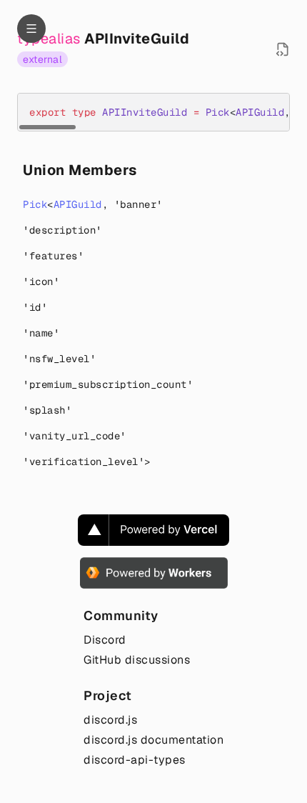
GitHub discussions (137, 659)
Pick (35, 204)
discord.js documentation (153, 739)
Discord (105, 639)
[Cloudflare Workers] (154, 573)
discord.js (110, 719)
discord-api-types (135, 759)
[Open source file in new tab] (283, 49)
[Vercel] (153, 530)
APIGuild (78, 204)
